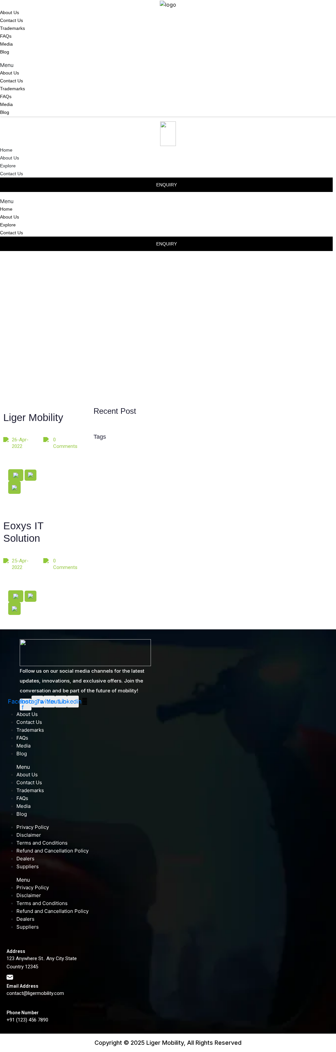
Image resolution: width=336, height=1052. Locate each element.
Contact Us (11, 20)
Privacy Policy (32, 827)
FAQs (5, 36)
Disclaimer (28, 835)
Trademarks (12, 28)
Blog (4, 51)
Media (6, 44)
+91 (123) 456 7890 (27, 1020)
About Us (9, 12)
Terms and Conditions (42, 843)
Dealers (25, 858)
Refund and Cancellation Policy (52, 851)
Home (6, 150)
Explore (8, 165)
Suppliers (27, 866)
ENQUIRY (166, 184)
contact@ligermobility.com (35, 993)
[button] (168, 65)
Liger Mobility (33, 417)
